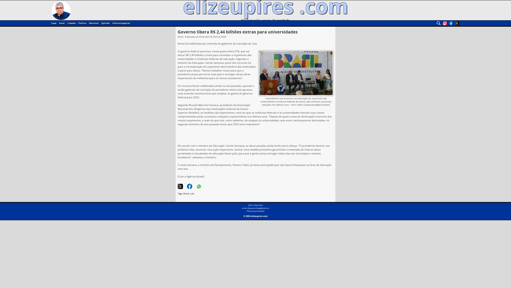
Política (82, 23)
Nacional (94, 23)
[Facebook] (451, 23)
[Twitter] (457, 23)
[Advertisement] (255, 136)
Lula (192, 193)
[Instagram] (445, 23)
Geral (62, 23)
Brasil (186, 193)
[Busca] (439, 23)
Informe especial (121, 23)
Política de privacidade (255, 211)
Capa (53, 23)
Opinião (105, 23)
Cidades (71, 23)
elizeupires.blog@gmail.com (258, 208)
